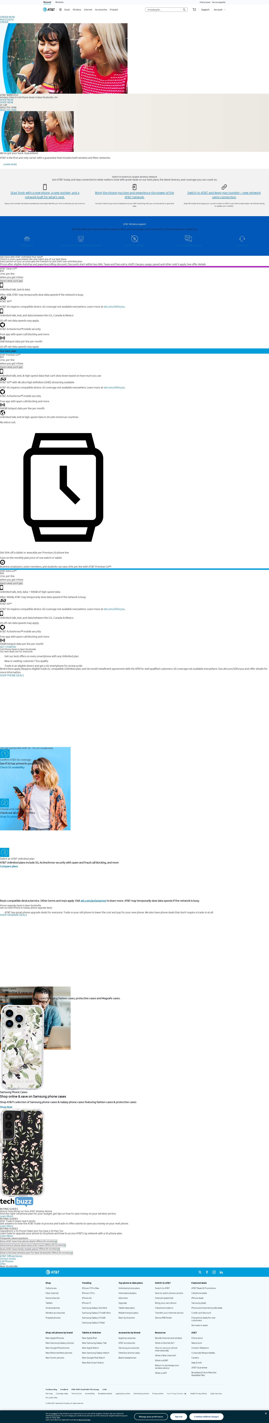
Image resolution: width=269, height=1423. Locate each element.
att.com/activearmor (93, 900)
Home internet (53, 1298)
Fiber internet (52, 1293)
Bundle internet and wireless (168, 1338)
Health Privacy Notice (198, 1393)
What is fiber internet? (165, 1355)
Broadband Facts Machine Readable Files (203, 1374)
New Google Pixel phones (57, 1347)
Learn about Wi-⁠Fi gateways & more (80, 245)
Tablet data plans (126, 1307)
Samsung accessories (128, 1347)
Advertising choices (141, 1393)
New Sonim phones (55, 1357)
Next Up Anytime (126, 1317)
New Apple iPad (89, 1338)
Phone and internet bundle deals (206, 1307)
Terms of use (76, 1393)
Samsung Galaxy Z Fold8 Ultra (96, 1312)
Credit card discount (201, 1312)
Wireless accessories (55, 1312)
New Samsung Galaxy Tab (94, 1342)
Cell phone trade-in (164, 1307)
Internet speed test (164, 1298)
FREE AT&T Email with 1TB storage (85, 1389)
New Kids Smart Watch (93, 1362)
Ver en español (218, 2)
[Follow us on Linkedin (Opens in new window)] (221, 1272)
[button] (60, 9)
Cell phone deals (199, 1293)
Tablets (49, 1302)
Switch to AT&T (162, 1288)
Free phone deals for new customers (203, 1319)
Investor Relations (200, 1347)
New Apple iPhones (55, 1338)
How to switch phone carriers (169, 1293)
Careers (195, 1357)
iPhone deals (197, 1298)
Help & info (196, 1362)
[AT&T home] (49, 10)
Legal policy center (123, 1393)
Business (59, 2)
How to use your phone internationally (166, 1349)
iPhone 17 (86, 1302)
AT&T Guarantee (199, 1367)
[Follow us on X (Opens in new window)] (200, 1272)
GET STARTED (8, 647)
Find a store (205, 2)
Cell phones (51, 1288)
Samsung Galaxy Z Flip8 (93, 1322)
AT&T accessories (126, 1342)
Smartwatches (53, 1307)
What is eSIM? (161, 1360)
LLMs (105, 1389)
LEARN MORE (10, 164)
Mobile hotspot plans (128, 1312)
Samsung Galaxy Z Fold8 (93, 1317)
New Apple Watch (90, 1347)
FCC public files (51, 1398)
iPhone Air (87, 1298)
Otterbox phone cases (129, 1352)
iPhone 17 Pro (88, 1293)
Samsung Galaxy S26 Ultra (94, 1307)
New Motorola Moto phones (59, 1352)
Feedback (64, 1389)
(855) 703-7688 (8, 110)
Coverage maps (62, 1393)
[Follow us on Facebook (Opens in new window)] (207, 1272)
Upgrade (122, 1302)
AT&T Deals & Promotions (203, 1288)
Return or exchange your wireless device (167, 1366)
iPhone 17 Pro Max (90, 1288)
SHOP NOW (6, 99)
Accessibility (90, 1393)
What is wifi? (161, 1372)
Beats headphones (127, 1357)
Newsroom (196, 1342)
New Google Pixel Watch (93, 1357)
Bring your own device (165, 1302)
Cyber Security (216, 1393)
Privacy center (158, 1393)
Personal (47, 2)
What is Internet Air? (164, 1342)
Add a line (123, 1298)
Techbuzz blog (51, 1389)
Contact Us (242, 245)
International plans (127, 1293)
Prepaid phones (53, 1317)
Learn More (6, 1216)
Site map (49, 1393)
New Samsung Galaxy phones (60, 1342)
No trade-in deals (199, 1325)
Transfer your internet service (169, 1312)
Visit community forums (188, 245)
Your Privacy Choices (175, 1393)
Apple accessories (127, 1338)
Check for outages (134, 245)
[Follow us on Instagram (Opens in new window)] (214, 1272)
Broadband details (105, 1393)
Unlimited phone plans (129, 1288)
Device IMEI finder (163, 1317)
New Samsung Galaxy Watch (95, 1352)
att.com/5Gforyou (114, 306)
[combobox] (164, 10)
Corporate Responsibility (203, 1352)
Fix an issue (27, 245)
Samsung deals (198, 1302)
